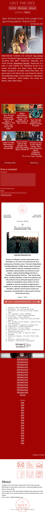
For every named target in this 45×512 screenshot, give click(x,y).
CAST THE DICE (22, 3)
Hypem (42, 455)
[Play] (6, 302)
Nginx (25, 509)
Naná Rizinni (7, 217)
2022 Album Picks (22, 367)
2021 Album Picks (22, 370)
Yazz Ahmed (38, 56)
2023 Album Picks (22, 365)
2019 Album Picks (22, 375)
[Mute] (39, 302)
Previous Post (9, 163)
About (32, 8)
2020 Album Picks (22, 372)
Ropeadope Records (21, 63)
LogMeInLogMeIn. (6, 460)
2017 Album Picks (22, 380)
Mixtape (22, 8)
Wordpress (31, 509)
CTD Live (22, 395)
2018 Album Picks (22, 377)
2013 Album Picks (22, 390)
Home (12, 8)
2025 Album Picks (22, 360)
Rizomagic (22, 227)
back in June (22, 58)
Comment (4, 172)
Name (2, 191)
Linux (22, 509)
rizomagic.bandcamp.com (22, 255)
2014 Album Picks (22, 387)
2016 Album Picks (22, 382)
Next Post (35, 163)
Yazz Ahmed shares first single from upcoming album (22, 20)
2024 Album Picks (22, 362)
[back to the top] (22, 209)
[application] (22, 302)
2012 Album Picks (22, 392)
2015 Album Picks (22, 385)
